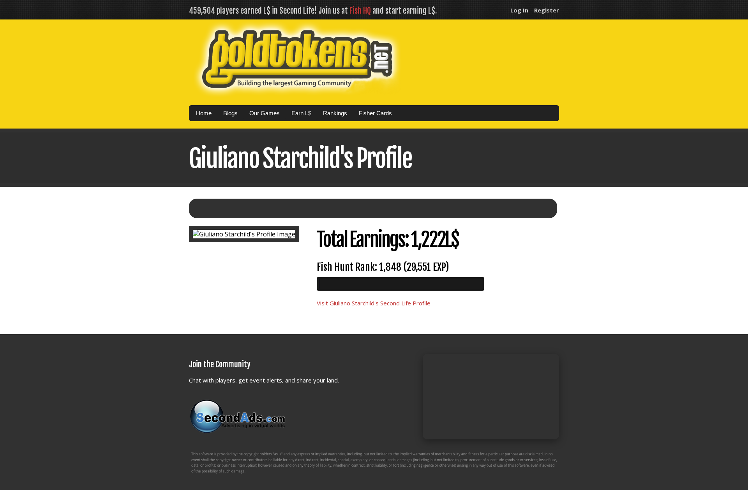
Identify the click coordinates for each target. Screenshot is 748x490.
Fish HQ (360, 11)
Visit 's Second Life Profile (373, 303)
